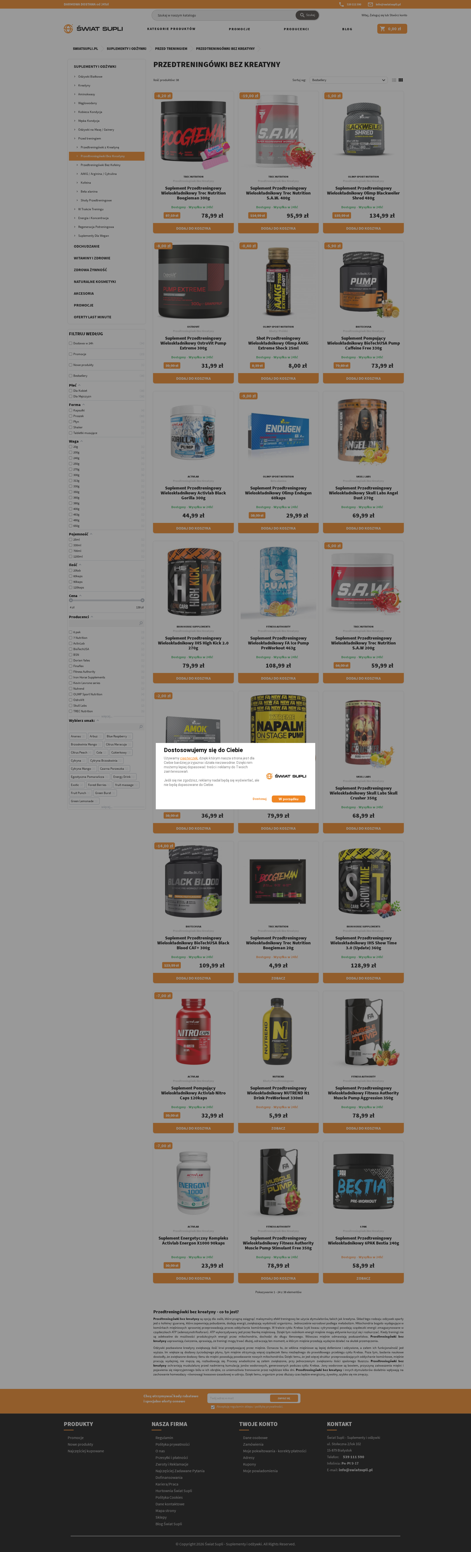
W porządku (289, 799)
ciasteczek (189, 758)
